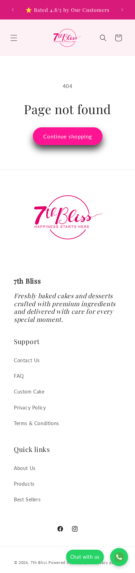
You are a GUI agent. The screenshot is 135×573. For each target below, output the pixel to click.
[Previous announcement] (12, 9)
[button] (13, 38)
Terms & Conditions (36, 423)
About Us (25, 468)
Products (24, 484)
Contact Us (27, 360)
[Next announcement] (122, 9)
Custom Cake (29, 392)
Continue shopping (67, 136)
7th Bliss (38, 562)
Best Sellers (27, 499)
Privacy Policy (30, 408)
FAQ (19, 376)
